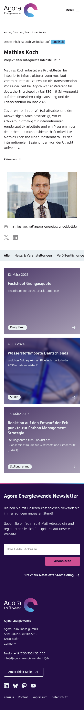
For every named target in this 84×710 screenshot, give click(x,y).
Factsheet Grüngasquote (29, 284)
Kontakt (23, 697)
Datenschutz (60, 697)
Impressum (40, 697)
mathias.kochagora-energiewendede (43, 226)
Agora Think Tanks (20, 671)
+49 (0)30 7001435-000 (29, 653)
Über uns (18, 33)
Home (7, 33)
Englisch (58, 42)
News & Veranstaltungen (33, 255)
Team (28, 33)
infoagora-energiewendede (26, 658)
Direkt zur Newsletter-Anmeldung (48, 575)
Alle (7, 255)
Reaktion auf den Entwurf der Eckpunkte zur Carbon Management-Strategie (39, 428)
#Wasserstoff (12, 159)
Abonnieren (62, 561)
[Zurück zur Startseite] (21, 10)
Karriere (9, 697)
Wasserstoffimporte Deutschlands (38, 353)
